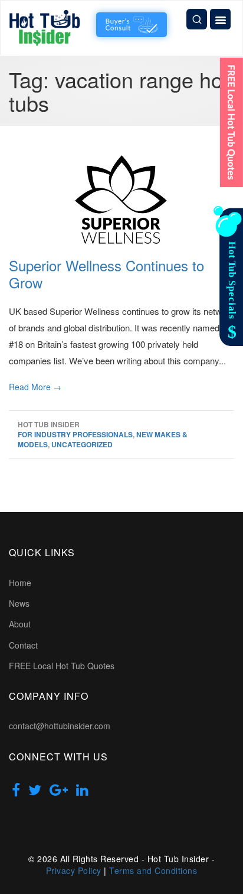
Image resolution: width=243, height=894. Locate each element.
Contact (23, 645)
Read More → (35, 387)
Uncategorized (82, 444)
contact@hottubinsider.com (59, 726)
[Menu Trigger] (220, 19)
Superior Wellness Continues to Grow (106, 274)
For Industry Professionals (75, 434)
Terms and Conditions (153, 870)
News (19, 603)
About (20, 624)
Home (20, 583)
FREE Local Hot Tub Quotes (61, 666)
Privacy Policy (73, 870)
